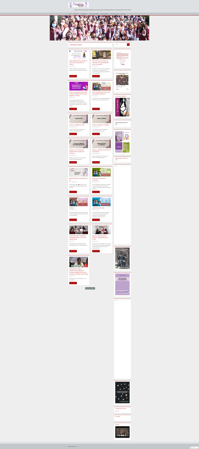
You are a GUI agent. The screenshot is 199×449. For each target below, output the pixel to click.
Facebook (117, 416)
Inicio (70, 14)
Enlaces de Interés (105, 14)
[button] (120, 434)
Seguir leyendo (72, 76)
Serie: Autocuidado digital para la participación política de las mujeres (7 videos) (78, 94)
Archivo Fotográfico (94, 14)
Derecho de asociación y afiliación (99, 179)
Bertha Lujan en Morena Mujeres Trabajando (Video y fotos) (100, 237)
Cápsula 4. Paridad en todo (76, 125)
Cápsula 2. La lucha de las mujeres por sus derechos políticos (76, 151)
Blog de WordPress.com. (72, 446)
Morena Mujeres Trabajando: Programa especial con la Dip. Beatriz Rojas (77, 237)
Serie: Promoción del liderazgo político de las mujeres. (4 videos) (78, 62)
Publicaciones (84, 14)
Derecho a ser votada (98, 208)
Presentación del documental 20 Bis (78, 179)
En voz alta (123, 14)
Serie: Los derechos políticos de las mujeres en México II (101, 93)
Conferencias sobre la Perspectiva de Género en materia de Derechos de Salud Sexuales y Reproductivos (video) (78, 271)
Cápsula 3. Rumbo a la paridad (100, 125)
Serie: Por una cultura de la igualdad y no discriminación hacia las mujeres (100, 62)
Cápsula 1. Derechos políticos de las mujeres (101, 151)
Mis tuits (117, 411)
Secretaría (75, 14)
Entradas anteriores (90, 288)
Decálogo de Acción (115, 14)
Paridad (71, 208)
